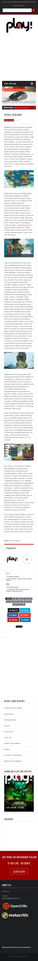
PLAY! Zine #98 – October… (15, 807)
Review (23, 90)
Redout (7, 749)
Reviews (28, 90)
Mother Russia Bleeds (12, 743)
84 (13, 599)
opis (25, 599)
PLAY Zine (13, 601)
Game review (16, 90)
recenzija (16, 604)
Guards (7, 726)
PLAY (8, 601)
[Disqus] (19, 668)
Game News (8, 90)
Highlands (19, 599)
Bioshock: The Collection (13, 761)
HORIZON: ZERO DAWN (13, 708)
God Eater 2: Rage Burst (13, 755)
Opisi (30, 599)
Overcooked (8, 714)
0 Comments (23, 124)
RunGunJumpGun (10, 720)
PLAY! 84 (20, 601)
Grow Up (7, 737)
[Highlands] (12, 559)
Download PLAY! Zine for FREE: (18, 771)
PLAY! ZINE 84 (27, 601)
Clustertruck (8, 732)
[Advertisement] (19, 59)
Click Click (19, 871)
